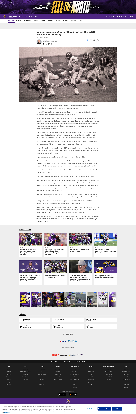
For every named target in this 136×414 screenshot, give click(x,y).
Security (74, 384)
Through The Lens (58, 371)
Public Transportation (74, 381)
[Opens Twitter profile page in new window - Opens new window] (46, 44)
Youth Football (126, 374)
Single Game (91, 371)
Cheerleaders (58, 376)
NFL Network (42, 379)
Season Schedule (108, 369)
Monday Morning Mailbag (25, 371)
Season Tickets (91, 369)
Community (126, 369)
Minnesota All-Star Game (108, 376)
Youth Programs (126, 379)
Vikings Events (108, 371)
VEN (42, 371)
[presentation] (116, 287)
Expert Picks (25, 379)
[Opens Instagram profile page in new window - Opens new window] (49, 44)
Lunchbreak (25, 374)
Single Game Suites (91, 381)
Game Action (58, 374)
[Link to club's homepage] (4, 16)
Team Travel (58, 381)
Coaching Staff (9, 381)
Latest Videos (42, 369)
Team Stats (8, 379)
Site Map (126, 387)
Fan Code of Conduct (74, 374)
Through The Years (58, 379)
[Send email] (94, 41)
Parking (74, 376)
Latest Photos (58, 369)
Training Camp (108, 374)
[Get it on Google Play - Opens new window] (73, 395)
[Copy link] (97, 40)
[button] (67, 287)
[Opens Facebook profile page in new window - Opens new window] (44, 44)
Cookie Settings (91, 408)
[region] (68, 409)
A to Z (74, 369)
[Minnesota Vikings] (68, 401)
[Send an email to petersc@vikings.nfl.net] (51, 44)
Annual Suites (91, 379)
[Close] (133, 409)
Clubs (91, 384)
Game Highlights (42, 376)
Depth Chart (8, 371)
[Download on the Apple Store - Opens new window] (62, 394)
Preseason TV (42, 384)
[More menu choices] (41, 16)
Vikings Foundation (126, 371)
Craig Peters (45, 40)
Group (91, 374)
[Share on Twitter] (91, 41)
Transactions (8, 376)
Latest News (25, 369)
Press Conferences (42, 374)
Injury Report (8, 374)
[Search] (104, 16)
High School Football (126, 376)
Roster (8, 369)
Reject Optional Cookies (104, 408)
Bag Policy (74, 371)
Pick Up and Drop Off (74, 379)
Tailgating (74, 387)
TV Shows (42, 381)
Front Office (8, 384)
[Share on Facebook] (88, 41)
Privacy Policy (7, 412)
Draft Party (108, 379)
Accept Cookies (117, 408)
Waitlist (91, 376)
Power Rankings (25, 381)
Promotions (126, 384)
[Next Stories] (114, 299)
